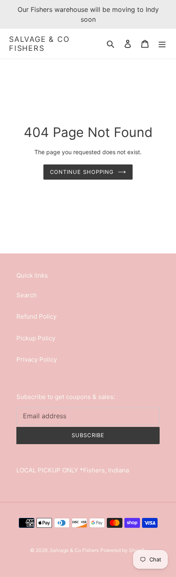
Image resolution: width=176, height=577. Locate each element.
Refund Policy (36, 316)
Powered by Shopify (123, 550)
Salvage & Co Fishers (39, 43)
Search (26, 295)
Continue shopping (82, 172)
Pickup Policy (35, 338)
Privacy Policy (36, 359)
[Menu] (162, 43)
